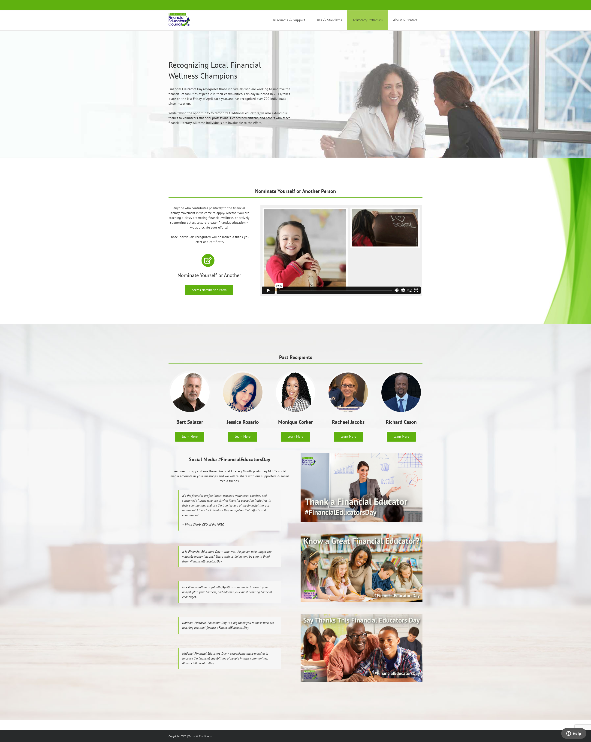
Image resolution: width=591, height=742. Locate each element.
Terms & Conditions (199, 736)
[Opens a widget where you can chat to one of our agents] (573, 734)
